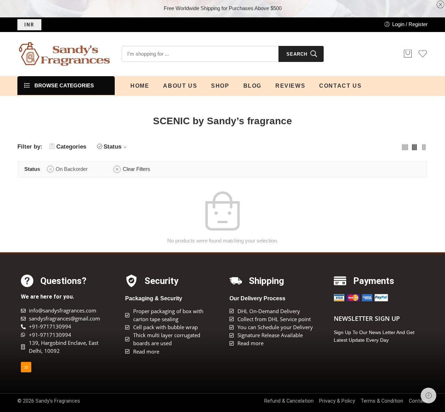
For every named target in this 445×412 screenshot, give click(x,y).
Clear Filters (136, 169)
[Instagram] (26, 367)
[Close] (440, 5)
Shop (220, 86)
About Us (180, 86)
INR (29, 24)
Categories (71, 146)
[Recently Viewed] (428, 395)
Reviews (290, 86)
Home (139, 86)
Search (296, 54)
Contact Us (340, 86)
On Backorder (72, 169)
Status (112, 146)
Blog (252, 86)
